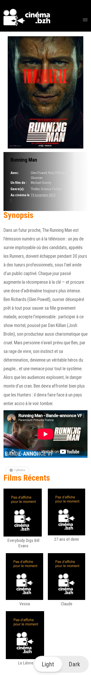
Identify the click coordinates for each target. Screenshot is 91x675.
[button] (61, 664)
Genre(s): (17, 189)
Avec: (14, 173)
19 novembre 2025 (43, 195)
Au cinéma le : (20, 197)
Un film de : (18, 183)
